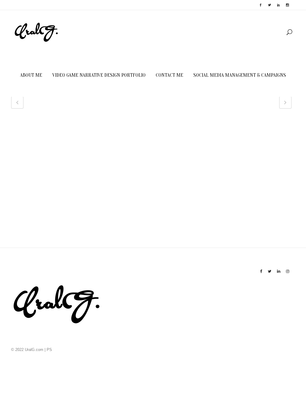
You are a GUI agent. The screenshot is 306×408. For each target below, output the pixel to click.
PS (49, 349)
